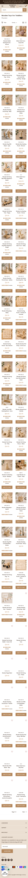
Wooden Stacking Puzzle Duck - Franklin (7, 702)
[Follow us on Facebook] (3, 860)
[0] (25, 6)
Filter (5, 22)
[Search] (24, 10)
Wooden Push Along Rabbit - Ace (7, 377)
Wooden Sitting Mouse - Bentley (21, 410)
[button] (5, 873)
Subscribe (7, 851)
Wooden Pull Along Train (21, 641)
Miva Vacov (7, 39)
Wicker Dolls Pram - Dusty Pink (21, 41)
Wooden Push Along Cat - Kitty (7, 442)
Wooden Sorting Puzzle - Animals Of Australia (21, 312)
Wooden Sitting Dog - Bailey (7, 311)
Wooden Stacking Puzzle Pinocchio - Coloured (7, 736)
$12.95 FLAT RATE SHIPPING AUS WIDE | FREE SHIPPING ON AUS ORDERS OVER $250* (14, 2)
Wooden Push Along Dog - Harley (7, 76)
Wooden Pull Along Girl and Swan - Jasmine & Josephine (7, 796)
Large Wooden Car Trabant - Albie (21, 475)
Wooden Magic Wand (7, 673)
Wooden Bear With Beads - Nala (7, 766)
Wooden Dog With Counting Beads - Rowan (7, 543)
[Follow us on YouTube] (11, 860)
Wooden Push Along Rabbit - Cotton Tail (7, 641)
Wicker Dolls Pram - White (21, 177)
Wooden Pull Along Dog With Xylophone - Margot (7, 245)
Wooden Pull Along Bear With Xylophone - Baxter (7, 178)
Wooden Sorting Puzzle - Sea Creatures (7, 344)
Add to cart (7, 55)
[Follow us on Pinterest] (8, 860)
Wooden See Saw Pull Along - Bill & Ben (21, 735)
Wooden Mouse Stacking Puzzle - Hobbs (21, 111)
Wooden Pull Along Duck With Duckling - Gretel (21, 378)
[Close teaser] (8, 869)
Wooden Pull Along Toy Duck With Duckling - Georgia (21, 77)
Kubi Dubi (21, 309)
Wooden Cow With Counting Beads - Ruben (21, 703)
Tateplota (7, 671)
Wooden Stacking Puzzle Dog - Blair (21, 608)
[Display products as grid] (23, 22)
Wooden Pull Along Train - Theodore (7, 608)
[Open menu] (2, 6)
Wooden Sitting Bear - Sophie (7, 508)
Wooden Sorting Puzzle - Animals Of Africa (21, 576)
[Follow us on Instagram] (6, 860)
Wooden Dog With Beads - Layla (7, 144)
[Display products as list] (25, 22)
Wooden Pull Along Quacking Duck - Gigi (21, 279)
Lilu (21, 39)
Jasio (7, 407)
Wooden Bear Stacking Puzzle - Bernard (21, 144)
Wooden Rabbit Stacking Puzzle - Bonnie (7, 42)
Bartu (21, 472)
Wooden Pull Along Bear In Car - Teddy (21, 244)
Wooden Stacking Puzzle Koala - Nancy (21, 542)
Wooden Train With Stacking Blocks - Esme (7, 410)
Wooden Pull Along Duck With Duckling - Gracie (21, 509)
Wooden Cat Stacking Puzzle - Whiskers (7, 475)
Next (23, 812)
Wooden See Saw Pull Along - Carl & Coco (21, 344)
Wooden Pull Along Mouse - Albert (21, 442)
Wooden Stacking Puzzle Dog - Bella (7, 110)
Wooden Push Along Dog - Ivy (7, 575)
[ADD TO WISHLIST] (12, 26)
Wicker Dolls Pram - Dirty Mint (21, 766)
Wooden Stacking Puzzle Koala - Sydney (7, 279)
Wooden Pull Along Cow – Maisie (21, 673)
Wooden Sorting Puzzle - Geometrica (21, 795)
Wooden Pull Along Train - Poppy (7, 212)
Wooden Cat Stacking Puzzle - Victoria (21, 212)
